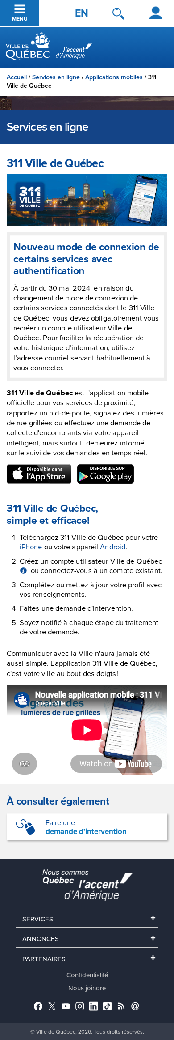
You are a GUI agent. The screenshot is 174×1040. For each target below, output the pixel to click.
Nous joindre (87, 988)
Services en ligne (56, 77)
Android (112, 546)
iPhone (31, 546)
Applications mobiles (114, 77)
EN (81, 13)
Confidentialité (87, 975)
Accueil (17, 77)
